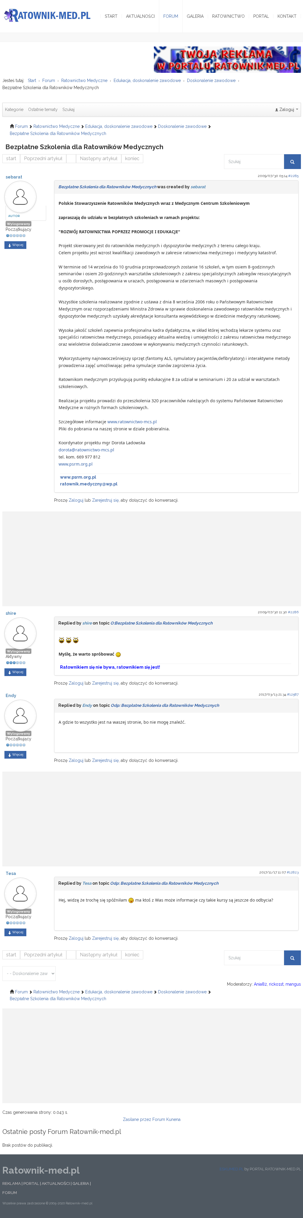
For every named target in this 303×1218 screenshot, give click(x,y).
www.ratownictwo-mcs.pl (132, 421)
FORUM (9, 1192)
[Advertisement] (151, 555)
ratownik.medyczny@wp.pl (88, 484)
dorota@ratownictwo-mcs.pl (86, 450)
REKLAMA (11, 1183)
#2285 (293, 176)
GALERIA (80, 1183)
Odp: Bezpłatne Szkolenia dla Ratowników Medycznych (165, 705)
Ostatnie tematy (43, 109)
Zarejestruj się (105, 500)
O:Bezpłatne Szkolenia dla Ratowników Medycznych (161, 623)
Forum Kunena (166, 1119)
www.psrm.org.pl (76, 464)
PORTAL (31, 1183)
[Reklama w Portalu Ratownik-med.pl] (227, 59)
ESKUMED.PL (232, 1169)
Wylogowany (18, 224)
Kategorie (14, 109)
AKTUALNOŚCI (56, 1183)
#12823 (293, 872)
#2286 (293, 612)
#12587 (293, 694)
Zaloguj (76, 500)
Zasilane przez (137, 1119)
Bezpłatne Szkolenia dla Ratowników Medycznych (107, 186)
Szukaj (68, 109)
